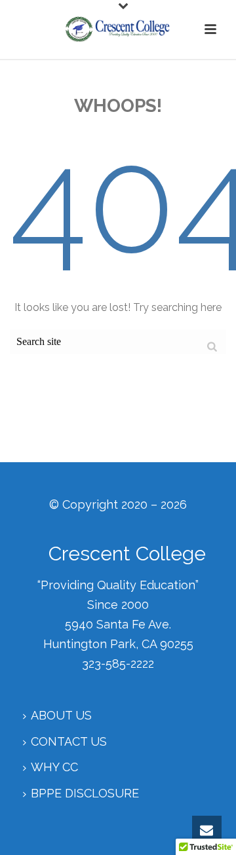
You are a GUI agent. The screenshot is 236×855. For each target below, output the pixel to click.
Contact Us (69, 741)
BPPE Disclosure (85, 793)
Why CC (54, 767)
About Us (61, 715)
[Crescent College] (118, 29)
